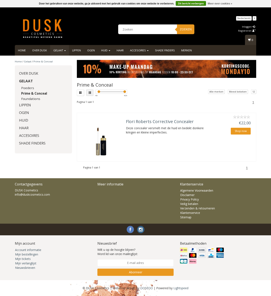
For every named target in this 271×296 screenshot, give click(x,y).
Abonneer (135, 272)
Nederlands (243, 18)
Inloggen (247, 26)
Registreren (245, 30)
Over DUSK (39, 50)
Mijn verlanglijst (25, 263)
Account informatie (28, 250)
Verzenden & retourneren (197, 208)
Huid (104, 50)
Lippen (76, 50)
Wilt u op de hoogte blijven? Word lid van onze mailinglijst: (117, 252)
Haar (120, 50)
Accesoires (138, 50)
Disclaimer (187, 195)
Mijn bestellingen (26, 254)
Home (22, 50)
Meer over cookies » (220, 3)
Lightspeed (180, 288)
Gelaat (58, 50)
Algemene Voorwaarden (196, 190)
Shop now (241, 131)
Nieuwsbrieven (25, 268)
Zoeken (186, 29)
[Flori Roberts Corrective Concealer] (101, 141)
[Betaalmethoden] (202, 255)
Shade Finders (165, 50)
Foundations (30, 99)
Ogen (91, 50)
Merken (186, 50)
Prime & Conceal (43, 61)
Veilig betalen (189, 204)
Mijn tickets (23, 259)
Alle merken (216, 91)
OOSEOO (146, 288)
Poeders (27, 88)
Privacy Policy (189, 199)
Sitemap (185, 217)
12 (253, 91)
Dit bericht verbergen (191, 3)
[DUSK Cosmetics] (42, 28)
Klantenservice (190, 213)
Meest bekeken (238, 91)
